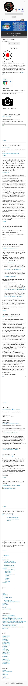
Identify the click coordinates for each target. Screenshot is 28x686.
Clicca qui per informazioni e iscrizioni (10, 153)
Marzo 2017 (5, 649)
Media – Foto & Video (9, 108)
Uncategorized (5, 678)
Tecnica (4, 676)
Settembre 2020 (6, 642)
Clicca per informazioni (14, 43)
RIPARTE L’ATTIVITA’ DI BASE (11, 315)
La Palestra (4, 596)
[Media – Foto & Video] (14, 102)
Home (3, 593)
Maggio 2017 (5, 648)
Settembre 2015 (6, 663)
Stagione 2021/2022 (6, 609)
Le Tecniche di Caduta (9, 565)
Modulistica (4, 594)
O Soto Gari (7, 577)
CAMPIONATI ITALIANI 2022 (11, 115)
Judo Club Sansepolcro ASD (15, 682)
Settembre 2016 (6, 655)
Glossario (4, 582)
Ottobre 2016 (5, 653)
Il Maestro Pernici (8, 597)
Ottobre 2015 (5, 662)
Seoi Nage (7, 581)
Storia (3, 599)
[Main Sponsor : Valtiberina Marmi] (14, 21)
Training (4, 677)
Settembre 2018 (6, 643)
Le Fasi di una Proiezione (9, 567)
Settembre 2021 (6, 636)
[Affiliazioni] (14, 82)
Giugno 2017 (5, 646)
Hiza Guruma (8, 572)
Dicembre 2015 (5, 659)
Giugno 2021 (5, 639)
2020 (17, 449)
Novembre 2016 (6, 652)
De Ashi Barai (8, 571)
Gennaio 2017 (5, 650)
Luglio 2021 (5, 637)
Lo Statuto (4, 603)
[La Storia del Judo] (14, 55)
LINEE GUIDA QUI (11, 263)
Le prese (6, 564)
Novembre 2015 (6, 660)
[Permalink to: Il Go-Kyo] (14, 26)
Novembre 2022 (6, 635)
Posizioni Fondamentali (9, 561)
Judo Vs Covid (6, 407)
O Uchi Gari (7, 579)
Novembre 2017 (6, 645)
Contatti (4, 607)
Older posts (5, 555)
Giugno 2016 (5, 656)
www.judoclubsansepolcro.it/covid (10, 423)
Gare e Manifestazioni (7, 671)
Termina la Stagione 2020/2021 (12, 226)
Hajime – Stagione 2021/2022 (11, 145)
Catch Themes (20, 683)
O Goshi (7, 575)
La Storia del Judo (7, 62)
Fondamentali (5, 559)
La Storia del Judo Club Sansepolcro (12, 601)
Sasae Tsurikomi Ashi (10, 574)
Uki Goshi (7, 578)
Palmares (4, 606)
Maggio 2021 (5, 640)
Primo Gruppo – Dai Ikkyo (9, 569)
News (5, 140)
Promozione (11, 449)
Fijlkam (5, 449)
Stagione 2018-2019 (8, 454)
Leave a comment (14, 248)
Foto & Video (5, 604)
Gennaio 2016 (5, 658)
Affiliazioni (5, 88)
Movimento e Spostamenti (10, 562)
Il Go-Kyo (4, 568)
